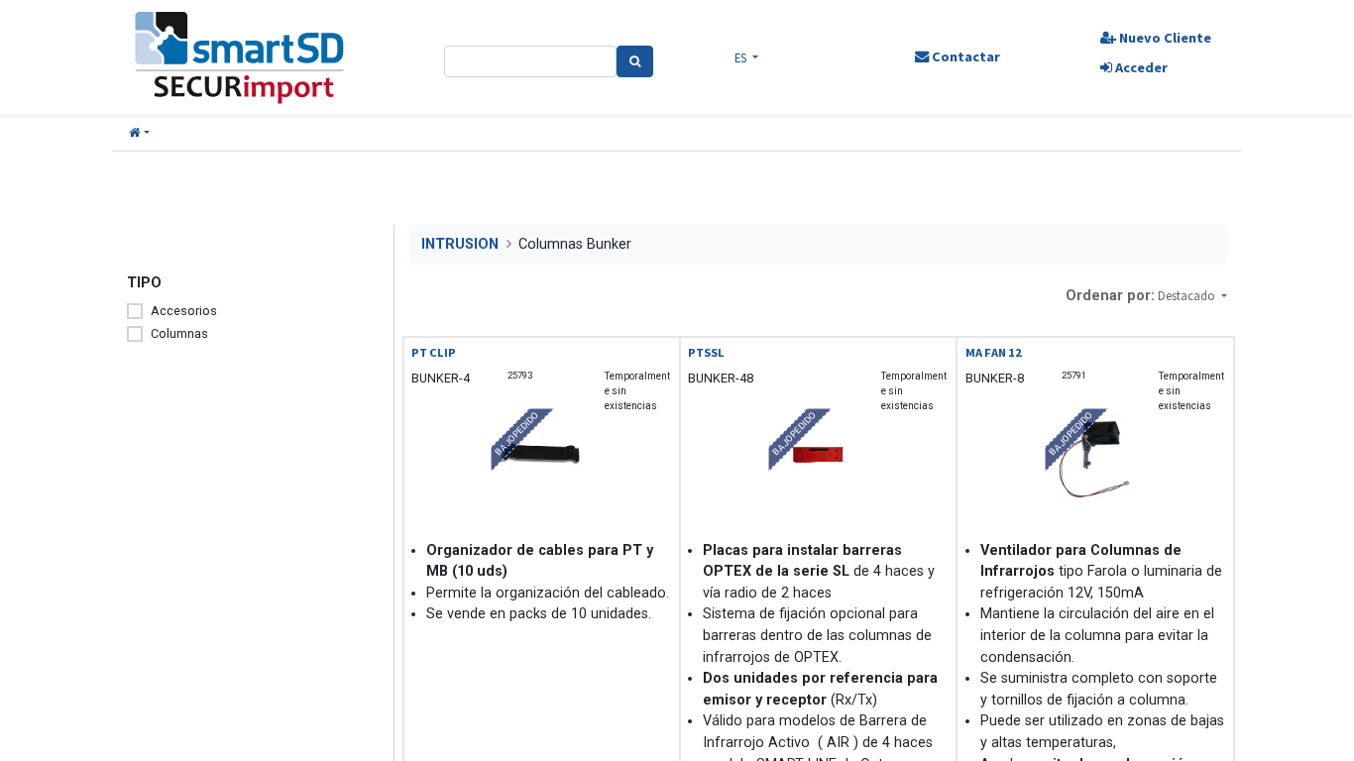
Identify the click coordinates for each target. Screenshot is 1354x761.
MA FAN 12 (993, 352)
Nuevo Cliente (1163, 38)
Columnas (179, 333)
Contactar (964, 56)
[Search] (635, 61)
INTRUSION (460, 244)
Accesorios (184, 310)
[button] (139, 133)
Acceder (1140, 67)
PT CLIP (433, 352)
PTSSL (706, 352)
